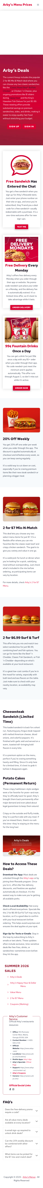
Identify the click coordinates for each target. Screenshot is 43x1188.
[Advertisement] (21, 32)
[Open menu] (38, 5)
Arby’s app (28, 878)
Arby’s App (28, 1059)
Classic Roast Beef (19, 87)
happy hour (14, 97)
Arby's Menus (29, 1177)
